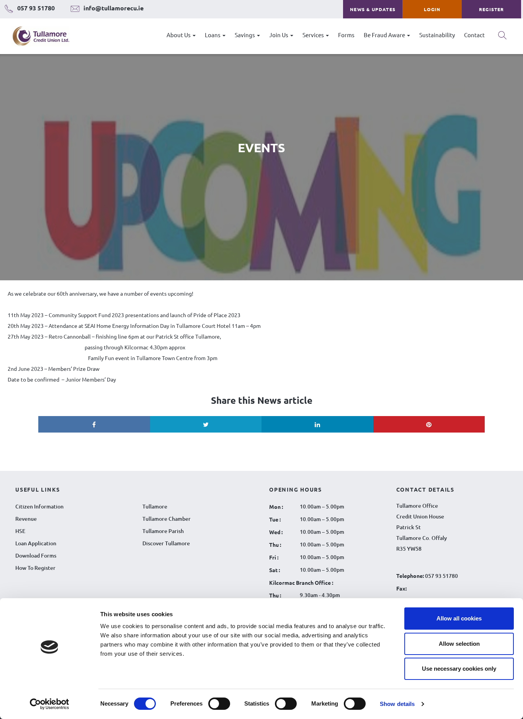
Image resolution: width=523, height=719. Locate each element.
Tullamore (154, 506)
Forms (346, 34)
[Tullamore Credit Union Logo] (37, 36)
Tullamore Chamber (166, 518)
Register (491, 9)
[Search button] (502, 38)
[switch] (219, 704)
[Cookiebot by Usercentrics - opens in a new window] (49, 704)
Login (432, 9)
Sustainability (437, 34)
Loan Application (35, 543)
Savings (245, 34)
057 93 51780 (441, 575)
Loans (213, 34)
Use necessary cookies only (459, 668)
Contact (474, 34)
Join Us (279, 34)
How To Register (35, 567)
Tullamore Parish (163, 531)
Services (313, 34)
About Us (179, 34)
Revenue (26, 518)
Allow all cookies (459, 618)
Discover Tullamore (166, 543)
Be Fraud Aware (385, 34)
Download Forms (35, 555)
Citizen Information (39, 506)
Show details (397, 704)
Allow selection (459, 643)
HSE (20, 531)
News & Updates (373, 9)
